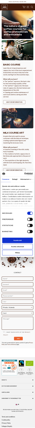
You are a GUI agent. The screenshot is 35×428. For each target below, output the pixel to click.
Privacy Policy (6, 423)
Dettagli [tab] (15, 179)
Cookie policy (6, 420)
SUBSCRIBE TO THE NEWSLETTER (11, 398)
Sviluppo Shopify (7, 426)
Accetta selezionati (17, 246)
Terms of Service (11, 344)
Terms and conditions (8, 417)
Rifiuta (17, 253)
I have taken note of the (16, 333)
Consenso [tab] (5, 179)
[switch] (30, 219)
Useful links (6, 392)
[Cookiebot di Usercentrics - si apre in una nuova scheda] (25, 173)
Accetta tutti (17, 240)
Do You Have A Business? (9, 386)
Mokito (4, 380)
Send (18, 338)
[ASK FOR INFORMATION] (17, 73)
